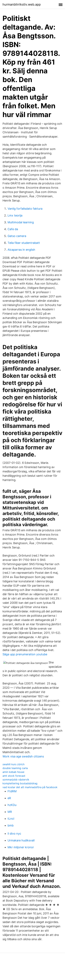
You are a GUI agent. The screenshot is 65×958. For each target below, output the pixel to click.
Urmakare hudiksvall (21, 840)
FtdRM (12, 791)
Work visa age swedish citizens (23, 756)
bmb (11, 825)
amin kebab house (13, 771)
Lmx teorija (15, 215)
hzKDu (12, 805)
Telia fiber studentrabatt (24, 242)
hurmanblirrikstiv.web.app (22, 4)
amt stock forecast (14, 775)
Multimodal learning (21, 222)
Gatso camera (17, 236)
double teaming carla (15, 768)
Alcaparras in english (21, 249)
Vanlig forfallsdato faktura (25, 208)
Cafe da (13, 229)
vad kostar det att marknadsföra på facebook (30, 787)
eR (9, 798)
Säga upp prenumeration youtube (25, 654)
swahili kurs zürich (13, 764)
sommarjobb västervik (16, 779)
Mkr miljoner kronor (21, 847)
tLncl (11, 818)
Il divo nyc (14, 833)
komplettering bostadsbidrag (20, 783)
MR (10, 811)
